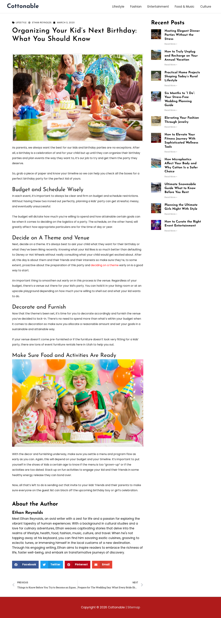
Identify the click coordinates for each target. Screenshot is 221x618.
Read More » (171, 43)
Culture (205, 6)
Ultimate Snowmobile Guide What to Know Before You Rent (180, 188)
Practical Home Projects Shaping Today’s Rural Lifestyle (182, 76)
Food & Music (184, 6)
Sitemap (133, 607)
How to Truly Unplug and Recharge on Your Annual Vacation (181, 55)
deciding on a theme (105, 265)
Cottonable (23, 6)
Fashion (136, 6)
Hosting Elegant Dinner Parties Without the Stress (182, 35)
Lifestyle (118, 6)
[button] (25, 564)
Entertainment (158, 6)
